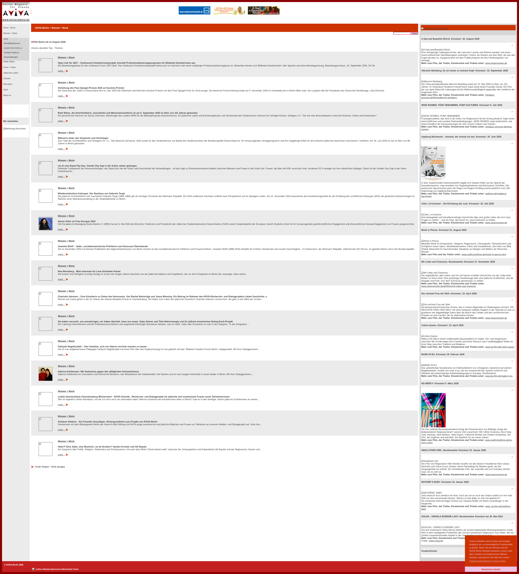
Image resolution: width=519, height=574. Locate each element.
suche (38, 569)
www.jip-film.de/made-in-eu (499, 376)
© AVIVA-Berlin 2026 (13, 565)
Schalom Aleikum (11, 53)
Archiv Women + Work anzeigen (50, 467)
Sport (5, 90)
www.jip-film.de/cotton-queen (499, 347)
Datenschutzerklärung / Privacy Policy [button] (488, 561)
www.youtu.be (436, 541)
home (76, 569)
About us (7, 95)
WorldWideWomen (11, 43)
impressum (55, 569)
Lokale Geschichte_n (12, 48)
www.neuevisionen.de (496, 63)
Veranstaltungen (10, 57)
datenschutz (67, 569)
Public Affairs (9, 62)
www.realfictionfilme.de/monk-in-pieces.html (484, 254)
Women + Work (10, 33)
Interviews (7, 84)
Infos (5, 39)
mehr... (61, 71)
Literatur (6, 78)
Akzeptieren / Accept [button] (490, 569)
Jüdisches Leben (10, 73)
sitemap (45, 569)
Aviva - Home (9, 28)
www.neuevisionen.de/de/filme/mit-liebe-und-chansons (448, 286)
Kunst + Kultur (9, 67)
